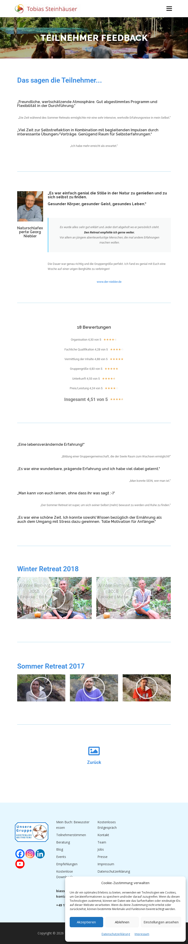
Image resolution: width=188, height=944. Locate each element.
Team (101, 842)
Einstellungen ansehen (161, 922)
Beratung (63, 842)
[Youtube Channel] (20, 863)
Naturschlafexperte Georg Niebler (30, 232)
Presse (102, 856)
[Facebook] (20, 853)
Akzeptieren (86, 922)
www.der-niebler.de (109, 281)
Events (61, 856)
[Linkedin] (40, 853)
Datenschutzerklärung (116, 934)
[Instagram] (30, 853)
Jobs (100, 849)
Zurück (94, 762)
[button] (54, 597)
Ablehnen (122, 922)
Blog (59, 849)
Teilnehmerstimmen (71, 835)
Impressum (142, 934)
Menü (169, 8)
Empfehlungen (66, 864)
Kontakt (103, 835)
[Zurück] (94, 751)
